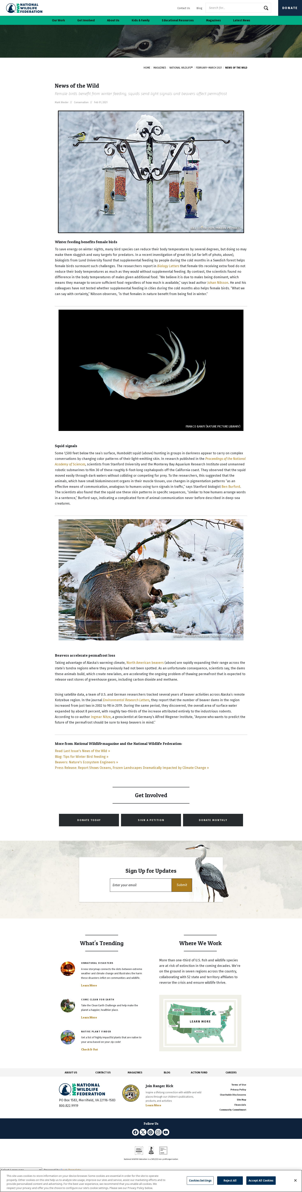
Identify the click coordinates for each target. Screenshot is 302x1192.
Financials (240, 1105)
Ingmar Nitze (101, 717)
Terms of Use (238, 1084)
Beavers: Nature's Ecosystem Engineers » (86, 762)
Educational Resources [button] (178, 20)
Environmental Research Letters (126, 700)
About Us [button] (113, 20)
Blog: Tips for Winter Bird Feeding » (81, 757)
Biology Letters (168, 266)
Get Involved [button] (86, 20)
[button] (182, 885)
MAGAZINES (135, 1072)
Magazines (159, 67)
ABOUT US (71, 1072)
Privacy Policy (238, 1089)
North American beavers (145, 663)
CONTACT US (103, 1072)
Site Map (241, 1099)
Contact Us (183, 8)
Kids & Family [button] (141, 20)
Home (147, 67)
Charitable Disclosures (233, 1095)
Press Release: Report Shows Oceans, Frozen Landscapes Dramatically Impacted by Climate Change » (132, 768)
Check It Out (89, 1049)
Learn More (89, 985)
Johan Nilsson (217, 283)
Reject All (230, 1180)
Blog (199, 8)
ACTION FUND (199, 1072)
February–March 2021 (209, 67)
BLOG (167, 1072)
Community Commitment (232, 1109)
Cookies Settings (200, 1180)
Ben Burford (230, 487)
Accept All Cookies (261, 1180)
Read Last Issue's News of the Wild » (82, 751)
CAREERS (231, 1072)
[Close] (295, 1180)
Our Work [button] (58, 20)
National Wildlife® (181, 67)
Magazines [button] (213, 20)
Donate (290, 8)
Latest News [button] (241, 20)
